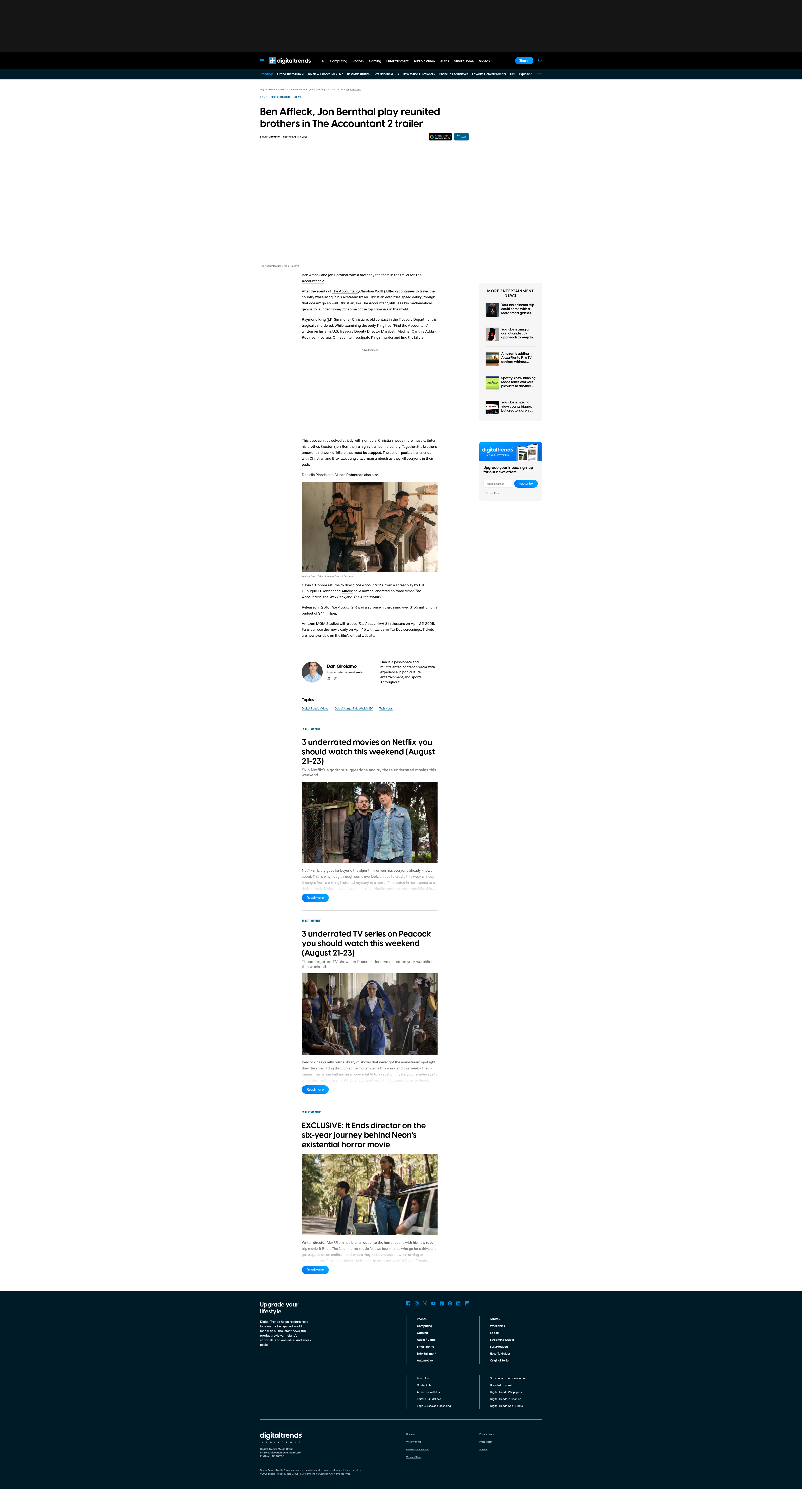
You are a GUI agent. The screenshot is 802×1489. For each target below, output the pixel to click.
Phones (421, 1319)
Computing (424, 1326)
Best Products (499, 1347)
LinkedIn (458, 1303)
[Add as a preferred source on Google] (440, 136)
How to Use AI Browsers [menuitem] (419, 74)
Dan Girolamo (271, 137)
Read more (315, 898)
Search (540, 60)
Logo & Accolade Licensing (434, 1405)
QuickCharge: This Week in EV (354, 708)
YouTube (433, 1303)
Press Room (485, 1441)
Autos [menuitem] (444, 61)
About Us (423, 1378)
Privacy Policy (493, 493)
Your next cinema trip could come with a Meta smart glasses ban (517, 311)
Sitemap (483, 1449)
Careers (410, 1433)
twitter (335, 678)
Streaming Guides (502, 1340)
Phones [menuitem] (358, 61)
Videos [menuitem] (484, 61)
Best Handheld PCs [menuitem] (386, 74)
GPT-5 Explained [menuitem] (521, 74)
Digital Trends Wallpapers (506, 1392)
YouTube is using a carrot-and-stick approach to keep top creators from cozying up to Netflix (518, 337)
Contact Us (424, 1385)
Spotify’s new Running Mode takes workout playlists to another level (518, 384)
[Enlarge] (432, 487)
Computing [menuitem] (338, 61)
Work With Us (413, 1441)
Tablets (495, 1319)
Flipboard (467, 1303)
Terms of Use (413, 1457)
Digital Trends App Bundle (506, 1405)
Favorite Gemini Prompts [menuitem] (489, 74)
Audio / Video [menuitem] (424, 61)
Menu (262, 60)
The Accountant (345, 291)
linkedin (328, 678)
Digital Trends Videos (315, 708)
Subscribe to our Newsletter (507, 1378)
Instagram (417, 1303)
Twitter (425, 1303)
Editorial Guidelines (429, 1399)
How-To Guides (500, 1354)
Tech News (386, 708)
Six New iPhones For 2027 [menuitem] (325, 74)
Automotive (425, 1361)
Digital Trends (282, 66)
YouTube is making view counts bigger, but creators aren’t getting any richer (516, 408)
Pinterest (450, 1303)
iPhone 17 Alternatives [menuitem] (453, 74)
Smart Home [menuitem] (464, 61)
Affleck (347, 590)
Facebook (408, 1303)
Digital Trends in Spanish (505, 1399)
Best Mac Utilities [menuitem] (358, 74)
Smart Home (425, 1347)
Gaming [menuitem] (375, 61)
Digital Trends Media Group (283, 1473)
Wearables (497, 1326)
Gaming (422, 1333)
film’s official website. (358, 635)
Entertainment (426, 1354)
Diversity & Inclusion (417, 1449)
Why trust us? (353, 89)
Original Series (500, 1361)
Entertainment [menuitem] (397, 61)
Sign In (524, 60)
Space (494, 1333)
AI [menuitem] (323, 61)
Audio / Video (426, 1340)
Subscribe (526, 484)
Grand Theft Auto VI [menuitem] (290, 74)
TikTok (442, 1303)
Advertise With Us (428, 1392)
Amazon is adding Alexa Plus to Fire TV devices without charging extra (516, 359)
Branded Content (501, 1385)
